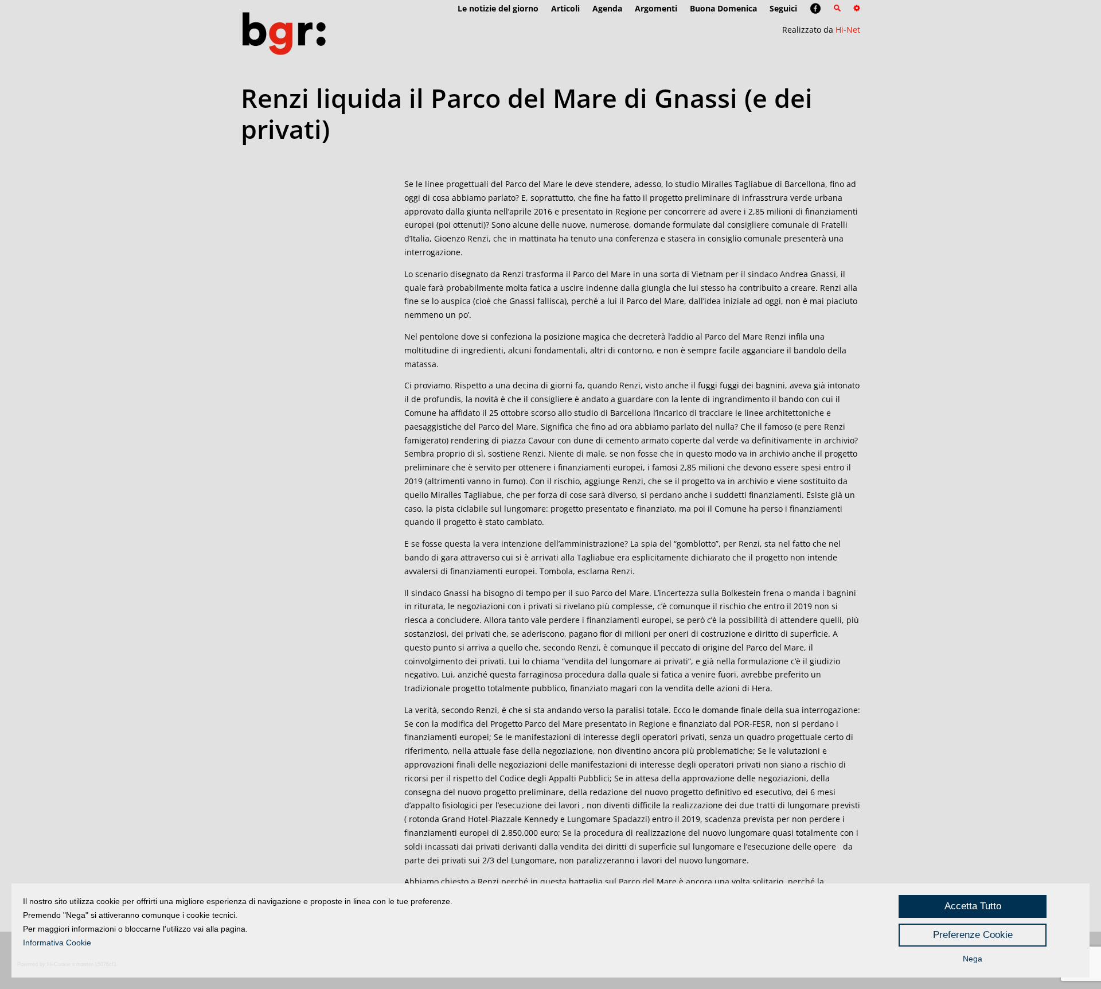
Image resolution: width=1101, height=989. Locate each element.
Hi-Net (847, 29)
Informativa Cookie (57, 942)
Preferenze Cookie (973, 934)
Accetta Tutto (972, 906)
